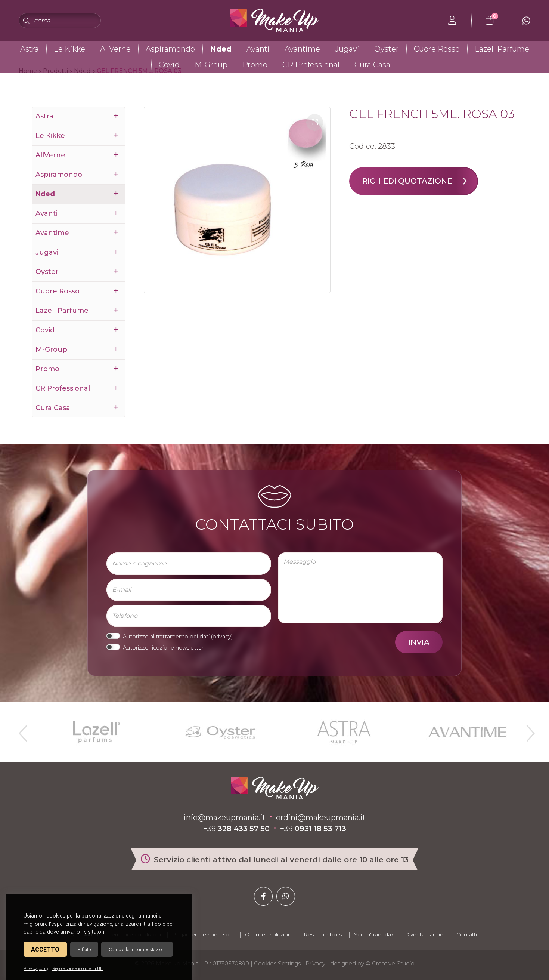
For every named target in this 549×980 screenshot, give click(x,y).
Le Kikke (69, 48)
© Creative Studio (390, 963)
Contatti (466, 934)
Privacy (315, 963)
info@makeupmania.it (225, 817)
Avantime (302, 48)
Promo (254, 64)
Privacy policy (36, 968)
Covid (169, 64)
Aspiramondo (170, 48)
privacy (222, 636)
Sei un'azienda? (374, 934)
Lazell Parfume (502, 48)
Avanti (258, 48)
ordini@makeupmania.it (321, 817)
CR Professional (310, 64)
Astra (29, 48)
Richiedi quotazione (407, 180)
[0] (489, 21)
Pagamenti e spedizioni (203, 934)
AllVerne (115, 48)
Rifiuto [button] (84, 949)
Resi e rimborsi (323, 934)
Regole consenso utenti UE (77, 968)
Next (527, 730)
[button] (314, 122)
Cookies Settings (277, 963)
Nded (221, 48)
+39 (236, 828)
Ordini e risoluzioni (268, 934)
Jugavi (347, 48)
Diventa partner (425, 934)
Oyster (386, 48)
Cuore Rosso (437, 48)
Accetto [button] (45, 949)
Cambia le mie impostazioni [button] (137, 949)
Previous (22, 730)
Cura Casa (372, 64)
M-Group (211, 64)
